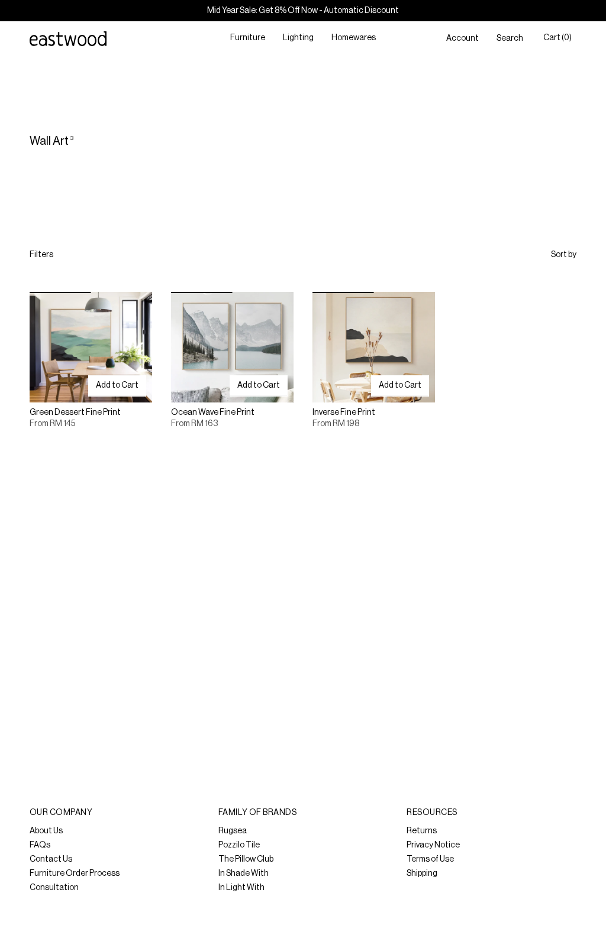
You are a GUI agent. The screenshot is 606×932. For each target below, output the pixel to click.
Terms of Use (430, 859)
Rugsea (232, 831)
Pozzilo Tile (239, 845)
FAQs (40, 845)
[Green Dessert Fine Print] (91, 347)
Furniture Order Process (75, 873)
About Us (46, 831)
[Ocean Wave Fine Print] (232, 347)
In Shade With (243, 873)
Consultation (54, 888)
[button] (247, 38)
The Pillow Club (245, 859)
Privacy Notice (433, 845)
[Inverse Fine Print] (373, 347)
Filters (41, 255)
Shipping (422, 873)
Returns (422, 831)
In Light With (241, 888)
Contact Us (51, 859)
